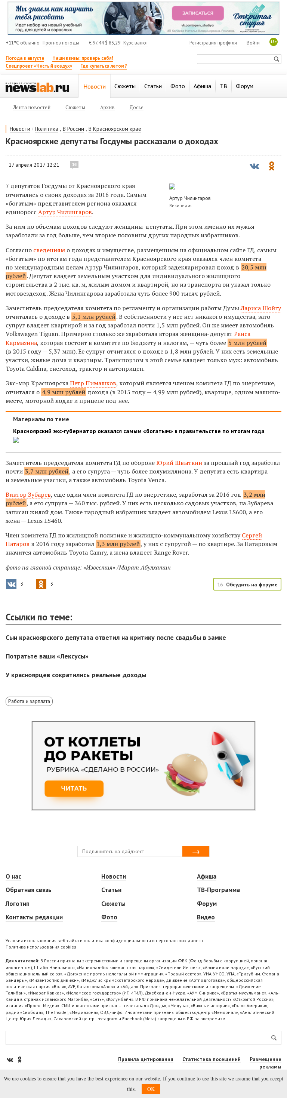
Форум (207, 904)
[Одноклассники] (19, 1059)
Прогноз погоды (61, 43)
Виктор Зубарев (28, 494)
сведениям (49, 250)
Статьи (111, 890)
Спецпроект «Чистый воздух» (39, 66)
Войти (253, 43)
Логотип (18, 904)
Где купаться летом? (103, 66)
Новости (20, 128)
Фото (109, 917)
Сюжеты (113, 904)
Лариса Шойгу (261, 308)
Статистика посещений (211, 1059)
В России (73, 128)
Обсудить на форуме (252, 584)
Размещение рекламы (265, 1063)
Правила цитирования (145, 1059)
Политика (46, 128)
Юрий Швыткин (179, 463)
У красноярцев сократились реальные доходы (76, 674)
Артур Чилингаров (65, 212)
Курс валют (135, 43)
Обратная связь (29, 890)
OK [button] (151, 1088)
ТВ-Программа (218, 890)
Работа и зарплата (29, 701)
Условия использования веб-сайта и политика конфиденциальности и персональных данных (105, 940)
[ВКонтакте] (10, 1059)
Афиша (206, 876)
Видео (206, 917)
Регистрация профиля (213, 43)
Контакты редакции (34, 917)
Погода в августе (25, 58)
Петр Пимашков (93, 383)
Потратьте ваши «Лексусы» (47, 656)
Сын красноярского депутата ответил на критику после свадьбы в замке (116, 637)
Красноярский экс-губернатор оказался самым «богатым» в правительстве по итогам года (139, 431)
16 (74, 164)
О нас (13, 876)
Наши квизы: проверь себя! (82, 58)
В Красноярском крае (115, 128)
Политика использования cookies (41, 947)
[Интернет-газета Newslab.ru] (37, 87)
